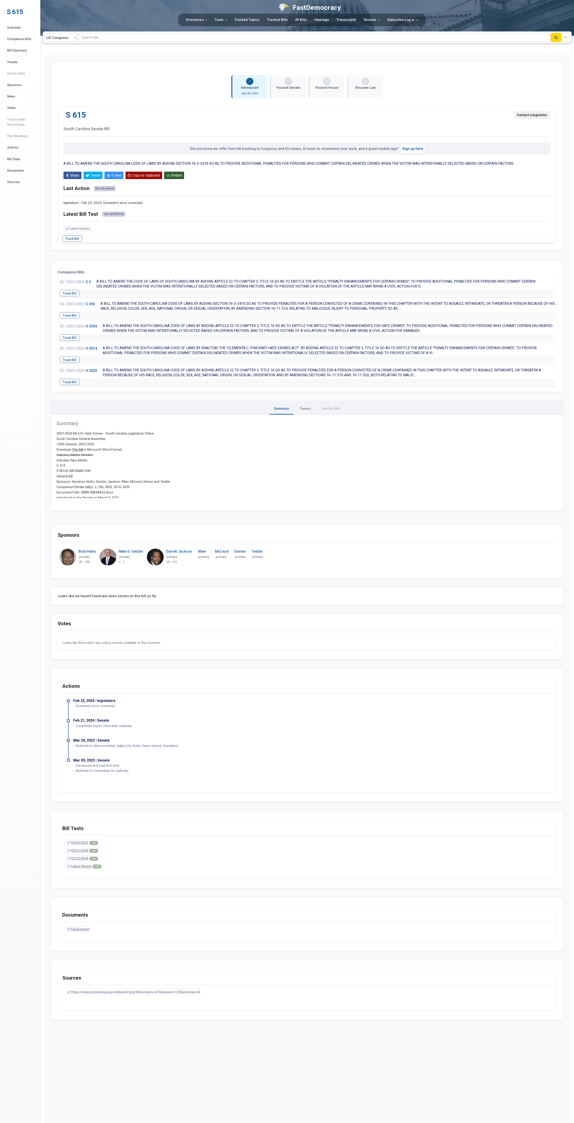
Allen (202, 551)
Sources (13, 182)
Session (370, 20)
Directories (195, 20)
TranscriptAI (346, 20)
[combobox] (61, 37)
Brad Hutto (87, 551)
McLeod (221, 551)
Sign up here (412, 149)
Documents (15, 170)
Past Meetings (17, 136)
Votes (11, 108)
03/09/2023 (84, 842)
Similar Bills (16, 73)
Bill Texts (13, 159)
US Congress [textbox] (57, 38)
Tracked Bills (277, 20)
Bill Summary (17, 50)
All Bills (301, 20)
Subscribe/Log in (400, 20)
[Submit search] (556, 37)
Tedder (257, 551)
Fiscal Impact (80, 929)
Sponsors (14, 85)
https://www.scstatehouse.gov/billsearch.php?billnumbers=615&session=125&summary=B (135, 992)
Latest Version (80, 228)
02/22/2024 (84, 858)
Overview (14, 27)
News (11, 96)
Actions (12, 147)
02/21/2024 (84, 850)
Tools (219, 20)
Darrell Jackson (179, 551)
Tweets (12, 62)
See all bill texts (114, 214)
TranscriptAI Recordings (16, 122)
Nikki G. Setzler (131, 551)
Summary (281, 409)
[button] (565, 37)
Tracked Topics (246, 20)
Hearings (321, 20)
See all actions (104, 188)
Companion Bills (19, 39)
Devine (240, 551)
